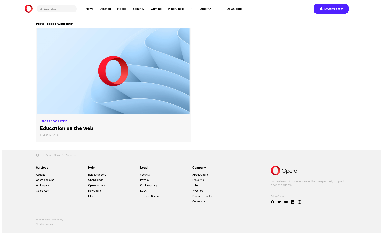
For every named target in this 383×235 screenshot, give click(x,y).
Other (204, 8)
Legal (144, 167)
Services (42, 167)
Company (199, 167)
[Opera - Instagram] (299, 202)
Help (91, 167)
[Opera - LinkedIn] (292, 202)
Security (138, 8)
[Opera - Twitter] (279, 202)
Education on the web (66, 128)
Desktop (105, 8)
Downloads (234, 8)
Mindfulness (176, 8)
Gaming (156, 8)
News (89, 8)
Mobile (121, 8)
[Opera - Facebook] (272, 202)
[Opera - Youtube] (286, 202)
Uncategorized (54, 121)
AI (192, 8)
